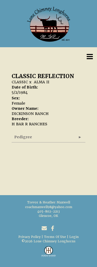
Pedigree (23, 137)
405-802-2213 (48, 211)
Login (74, 237)
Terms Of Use (55, 237)
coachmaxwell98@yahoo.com (48, 207)
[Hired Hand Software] (48, 254)
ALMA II (41, 82)
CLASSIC (20, 82)
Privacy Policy (29, 237)
